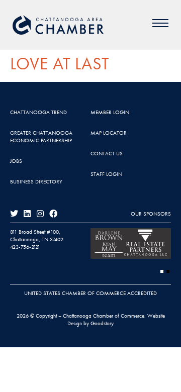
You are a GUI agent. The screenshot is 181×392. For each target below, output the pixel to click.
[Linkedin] (27, 214)
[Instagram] (40, 214)
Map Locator (108, 132)
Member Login (109, 112)
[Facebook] (53, 214)
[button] (161, 271)
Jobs (16, 160)
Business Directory (36, 181)
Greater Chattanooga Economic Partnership (41, 136)
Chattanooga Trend (38, 112)
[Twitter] (14, 214)
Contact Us (106, 153)
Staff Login (106, 173)
